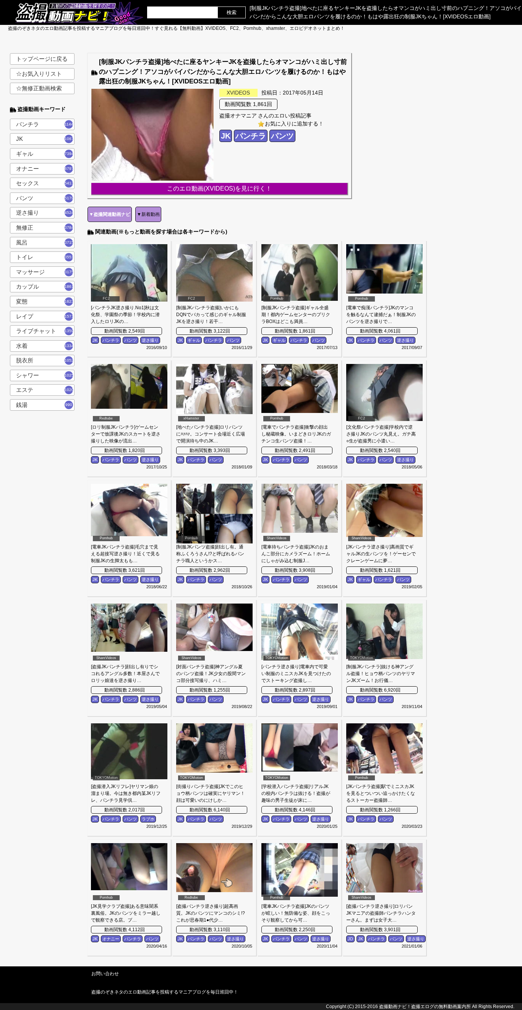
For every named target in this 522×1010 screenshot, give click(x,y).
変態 (45, 301)
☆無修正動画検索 (39, 88)
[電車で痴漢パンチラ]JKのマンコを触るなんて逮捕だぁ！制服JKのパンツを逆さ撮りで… (381, 314)
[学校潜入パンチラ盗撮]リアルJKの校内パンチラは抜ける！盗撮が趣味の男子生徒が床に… (295, 793)
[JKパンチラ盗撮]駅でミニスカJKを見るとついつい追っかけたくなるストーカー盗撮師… (380, 793)
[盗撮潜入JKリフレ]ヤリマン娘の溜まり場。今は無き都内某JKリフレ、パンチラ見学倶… (125, 793)
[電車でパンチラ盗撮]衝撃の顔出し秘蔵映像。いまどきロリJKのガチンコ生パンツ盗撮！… (296, 434)
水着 (45, 346)
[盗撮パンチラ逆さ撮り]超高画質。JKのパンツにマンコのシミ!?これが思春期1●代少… (210, 913)
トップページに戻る (42, 58)
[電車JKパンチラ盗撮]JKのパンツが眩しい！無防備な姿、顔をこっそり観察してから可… (295, 913)
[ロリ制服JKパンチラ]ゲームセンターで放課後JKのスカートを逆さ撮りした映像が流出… (125, 434)
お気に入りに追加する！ (294, 124)
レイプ (45, 316)
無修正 (45, 227)
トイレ (45, 257)
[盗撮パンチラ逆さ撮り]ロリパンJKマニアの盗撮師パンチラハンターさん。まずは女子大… (381, 913)
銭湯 (44, 404)
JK (45, 138)
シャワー (45, 375)
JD (350, 939)
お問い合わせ (105, 973)
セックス (45, 183)
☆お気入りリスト (39, 73)
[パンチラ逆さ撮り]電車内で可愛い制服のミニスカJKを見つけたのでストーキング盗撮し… (296, 673)
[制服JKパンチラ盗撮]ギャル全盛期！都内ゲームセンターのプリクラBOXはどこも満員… (295, 314)
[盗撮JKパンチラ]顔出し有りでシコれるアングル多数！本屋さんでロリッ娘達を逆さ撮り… (125, 673)
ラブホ (148, 819)
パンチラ (45, 124)
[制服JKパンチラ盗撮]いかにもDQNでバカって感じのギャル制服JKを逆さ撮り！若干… (211, 314)
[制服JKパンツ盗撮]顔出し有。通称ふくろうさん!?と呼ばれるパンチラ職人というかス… (210, 553)
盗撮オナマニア (238, 116)
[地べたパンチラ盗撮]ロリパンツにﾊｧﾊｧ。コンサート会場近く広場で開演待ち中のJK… (210, 434)
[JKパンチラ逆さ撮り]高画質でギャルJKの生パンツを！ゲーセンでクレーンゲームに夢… (381, 553)
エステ (45, 390)
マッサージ (45, 272)
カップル (45, 286)
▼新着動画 (148, 214)
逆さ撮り (45, 212)
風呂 (45, 242)
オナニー (45, 168)
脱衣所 (45, 360)
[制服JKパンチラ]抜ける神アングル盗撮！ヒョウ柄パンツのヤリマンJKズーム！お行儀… (380, 673)
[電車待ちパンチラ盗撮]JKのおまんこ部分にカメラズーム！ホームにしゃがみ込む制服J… (295, 553)
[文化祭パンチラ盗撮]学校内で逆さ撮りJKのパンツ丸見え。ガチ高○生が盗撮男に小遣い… (381, 434)
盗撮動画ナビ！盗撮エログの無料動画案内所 (425, 1006)
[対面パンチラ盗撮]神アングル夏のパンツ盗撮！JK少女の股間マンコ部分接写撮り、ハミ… (211, 673)
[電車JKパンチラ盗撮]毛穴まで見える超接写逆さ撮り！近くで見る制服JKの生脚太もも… (125, 553)
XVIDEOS (238, 93)
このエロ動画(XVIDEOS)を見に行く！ (219, 188)
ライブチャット (45, 331)
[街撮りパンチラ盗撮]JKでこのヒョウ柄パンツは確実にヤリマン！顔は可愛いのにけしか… (210, 793)
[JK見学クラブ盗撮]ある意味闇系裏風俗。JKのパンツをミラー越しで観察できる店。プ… (125, 913)
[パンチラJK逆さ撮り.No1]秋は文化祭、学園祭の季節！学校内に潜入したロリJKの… (125, 314)
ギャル (45, 153)
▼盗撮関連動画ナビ (109, 214)
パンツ (45, 198)
